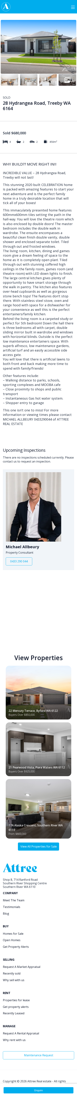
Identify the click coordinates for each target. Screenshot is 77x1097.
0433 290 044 (19, 561)
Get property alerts (16, 1007)
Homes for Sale (13, 934)
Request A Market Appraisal (21, 967)
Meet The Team (13, 900)
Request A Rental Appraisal (21, 1033)
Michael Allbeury (22, 546)
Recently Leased (13, 1013)
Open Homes (11, 940)
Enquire (38, 1090)
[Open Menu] (73, 6)
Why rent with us (14, 1040)
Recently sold (11, 973)
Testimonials (11, 907)
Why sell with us (13, 980)
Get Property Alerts (16, 947)
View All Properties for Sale (38, 846)
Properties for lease (16, 1000)
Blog (6, 914)
